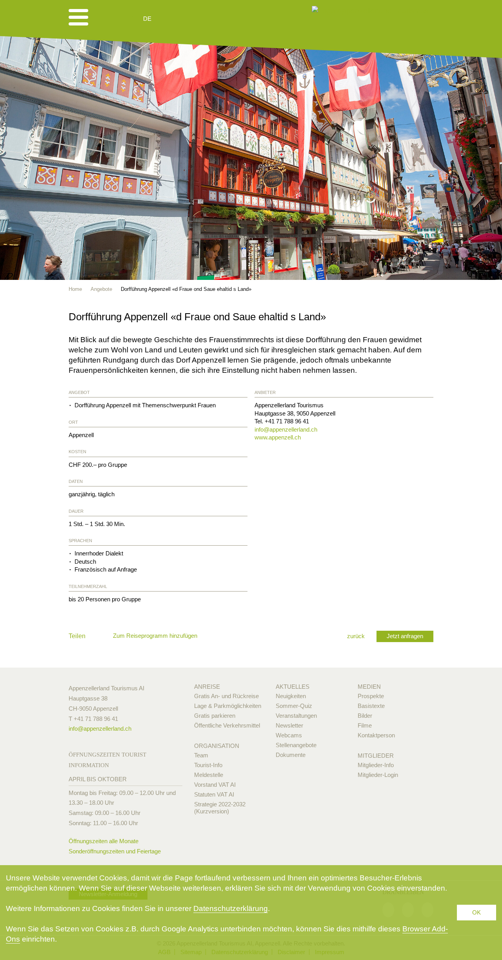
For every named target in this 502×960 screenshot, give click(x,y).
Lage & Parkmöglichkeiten (227, 705)
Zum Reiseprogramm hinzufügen (155, 635)
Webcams (289, 735)
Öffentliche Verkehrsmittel (227, 725)
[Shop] (208, 19)
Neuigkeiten (291, 696)
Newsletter (289, 725)
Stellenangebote (296, 745)
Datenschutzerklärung (230, 908)
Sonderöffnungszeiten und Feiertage (115, 851)
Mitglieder (376, 755)
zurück (356, 636)
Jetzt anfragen (405, 636)
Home (75, 289)
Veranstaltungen (296, 715)
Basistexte (371, 705)
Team (201, 755)
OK (476, 912)
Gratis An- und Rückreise (226, 696)
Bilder (365, 715)
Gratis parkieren (214, 715)
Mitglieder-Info (376, 765)
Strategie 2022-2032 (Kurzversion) (220, 808)
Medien (369, 686)
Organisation (216, 745)
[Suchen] (189, 19)
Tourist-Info (208, 765)
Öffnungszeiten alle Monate (103, 841)
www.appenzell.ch (278, 437)
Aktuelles (292, 686)
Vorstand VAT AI (215, 784)
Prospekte (371, 696)
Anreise (207, 686)
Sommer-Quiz (294, 705)
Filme (365, 725)
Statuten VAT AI (214, 794)
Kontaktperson (376, 735)
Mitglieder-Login (378, 774)
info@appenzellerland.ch (286, 429)
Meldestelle (208, 774)
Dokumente (291, 754)
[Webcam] (168, 19)
